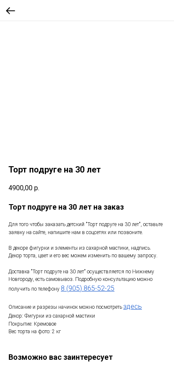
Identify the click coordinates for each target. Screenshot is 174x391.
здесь (132, 306)
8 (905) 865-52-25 (87, 288)
